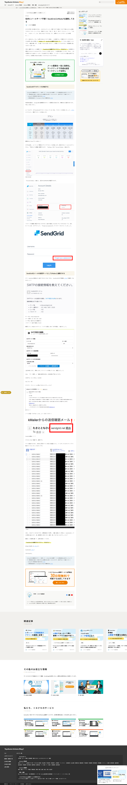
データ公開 (43, 765)
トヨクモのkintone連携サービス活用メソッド (35, 12)
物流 (39, 769)
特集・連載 (34, 5)
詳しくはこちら (60, 582)
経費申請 (33, 765)
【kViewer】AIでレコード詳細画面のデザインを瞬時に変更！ (35, 646)
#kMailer (27, 15)
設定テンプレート (22, 763)
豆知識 (19, 758)
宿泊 (45, 769)
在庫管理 (68, 763)
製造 (19, 769)
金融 (42, 769)
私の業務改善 (32, 774)
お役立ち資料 (8, 764)
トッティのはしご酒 (66, 774)
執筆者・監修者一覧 (8, 758)
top (5, 5)
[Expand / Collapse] (101, 40)
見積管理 (53, 765)
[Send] (100, 53)
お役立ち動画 (8, 761)
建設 (22, 769)
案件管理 (29, 765)
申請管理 (90, 763)
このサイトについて (8, 756)
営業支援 (38, 765)
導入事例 (7, 767)
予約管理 (48, 763)
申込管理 (44, 763)
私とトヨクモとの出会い (23, 774)
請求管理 (58, 765)
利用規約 (22, 784)
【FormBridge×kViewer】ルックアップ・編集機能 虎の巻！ (95, 22)
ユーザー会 (37, 774)
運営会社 (6, 784)
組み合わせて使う (41, 778)
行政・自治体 (49, 769)
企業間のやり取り (30, 763)
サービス (25, 769)
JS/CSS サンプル (62, 778)
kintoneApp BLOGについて (44, 5)
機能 (50, 758)
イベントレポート (57, 774)
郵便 (37, 769)
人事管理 (57, 763)
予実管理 (86, 763)
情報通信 (33, 769)
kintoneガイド (11, 5)
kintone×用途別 (18, 5)
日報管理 (24, 765)
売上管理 (72, 763)
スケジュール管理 (106, 763)
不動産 (29, 769)
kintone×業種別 (27, 5)
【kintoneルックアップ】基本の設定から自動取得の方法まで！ (95, 33)
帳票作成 (77, 763)
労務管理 (53, 763)
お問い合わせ (28, 784)
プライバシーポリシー (14, 784)
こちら (44, 96)
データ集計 (48, 765)
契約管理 (95, 763)
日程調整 (99, 763)
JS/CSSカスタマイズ (43, 758)
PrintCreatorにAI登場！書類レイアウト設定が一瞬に (63, 646)
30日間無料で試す (59, 75)
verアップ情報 (25, 758)
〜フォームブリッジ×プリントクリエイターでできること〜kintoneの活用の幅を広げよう (95, 17)
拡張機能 (30, 758)
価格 (34, 758)
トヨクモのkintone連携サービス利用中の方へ (28, 7)
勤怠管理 (20, 765)
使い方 (37, 758)
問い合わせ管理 (38, 763)
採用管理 (112, 763)
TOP (16, 7)
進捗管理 (117, 763)
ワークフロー (62, 763)
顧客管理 (81, 763)
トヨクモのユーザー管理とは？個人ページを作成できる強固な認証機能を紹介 (91, 646)
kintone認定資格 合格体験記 (47, 774)
